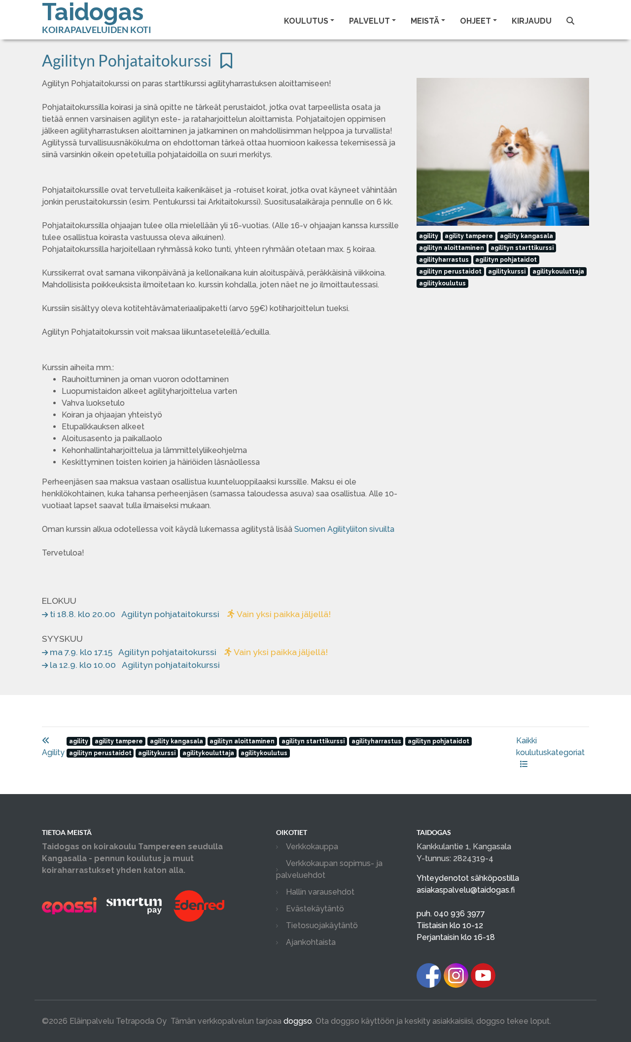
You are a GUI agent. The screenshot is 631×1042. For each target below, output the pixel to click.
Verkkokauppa (312, 846)
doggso (297, 1021)
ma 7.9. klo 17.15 (189, 652)
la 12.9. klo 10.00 (135, 665)
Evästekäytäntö (315, 908)
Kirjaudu (532, 21)
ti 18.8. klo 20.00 (190, 614)
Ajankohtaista (311, 942)
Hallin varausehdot (320, 892)
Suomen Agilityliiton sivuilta (344, 529)
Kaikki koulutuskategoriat (550, 746)
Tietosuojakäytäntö (322, 925)
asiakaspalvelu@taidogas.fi (466, 890)
